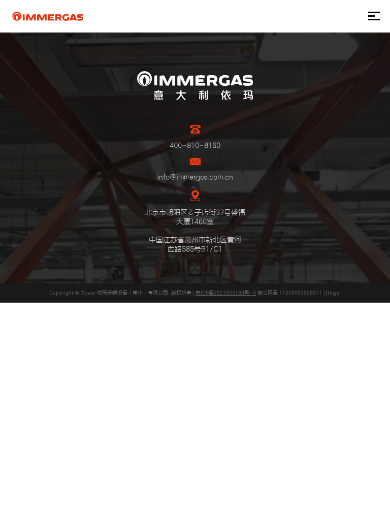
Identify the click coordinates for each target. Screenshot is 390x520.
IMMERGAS (47, 16)
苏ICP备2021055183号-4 (226, 293)
